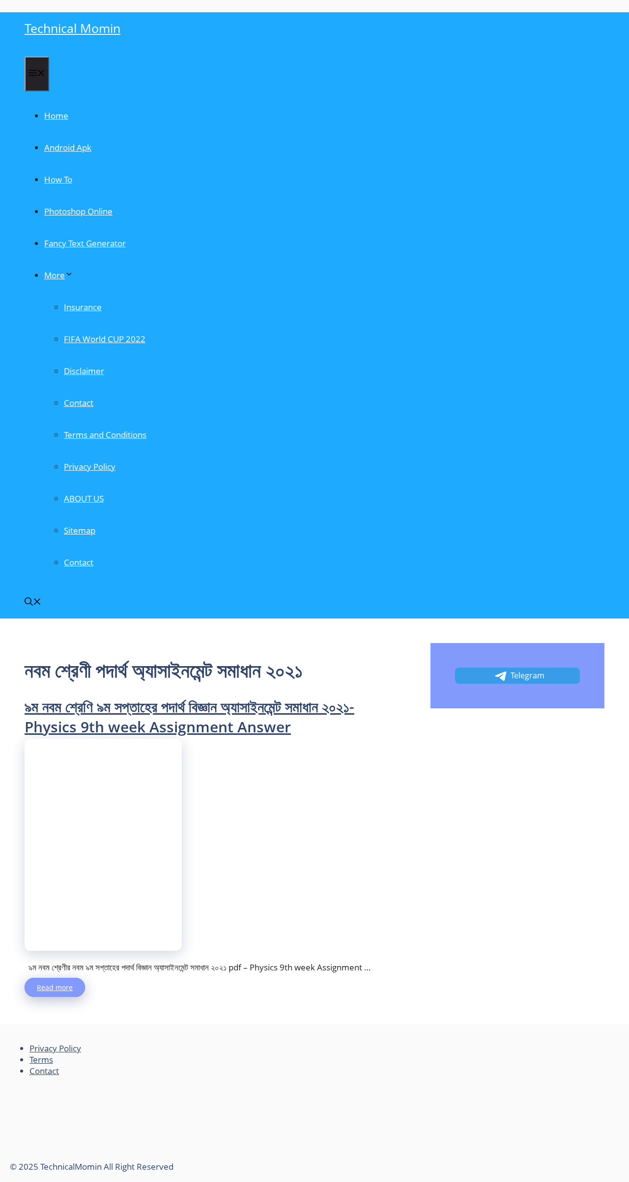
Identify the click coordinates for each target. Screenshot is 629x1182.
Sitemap (79, 530)
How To (58, 179)
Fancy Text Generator (85, 243)
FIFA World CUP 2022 (104, 339)
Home (56, 115)
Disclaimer (84, 370)
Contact (78, 402)
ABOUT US (84, 498)
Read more (55, 987)
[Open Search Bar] (33, 602)
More (54, 275)
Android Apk (67, 147)
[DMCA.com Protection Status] (83, 1155)
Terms (41, 1059)
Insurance (83, 307)
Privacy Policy (89, 466)
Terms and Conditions (105, 434)
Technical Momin (72, 28)
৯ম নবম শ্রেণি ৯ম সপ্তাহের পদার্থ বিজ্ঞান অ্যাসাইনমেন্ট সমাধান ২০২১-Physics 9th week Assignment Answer (189, 717)
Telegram (527, 675)
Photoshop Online (78, 211)
